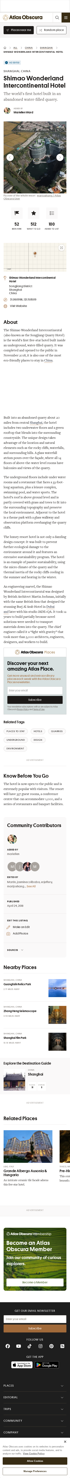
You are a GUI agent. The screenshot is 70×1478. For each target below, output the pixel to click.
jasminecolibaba (28, 882)
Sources (12, 950)
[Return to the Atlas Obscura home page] (23, 17)
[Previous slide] (10, 157)
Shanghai (36, 423)
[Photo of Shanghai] (14, 1080)
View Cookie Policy (34, 1453)
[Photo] (57, 988)
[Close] (65, 1442)
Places (9, 1385)
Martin (11, 882)
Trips (7, 1409)
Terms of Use (39, 709)
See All (31, 886)
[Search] (57, 17)
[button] (17, 213)
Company (11, 1432)
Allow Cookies (35, 1461)
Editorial (11, 1397)
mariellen (13, 854)
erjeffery (46, 882)
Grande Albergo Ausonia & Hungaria (25, 1173)
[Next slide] (60, 157)
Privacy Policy (23, 709)
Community (13, 1420)
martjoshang (15, 886)
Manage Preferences (35, 1471)
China (48, 360)
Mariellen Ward (23, 112)
